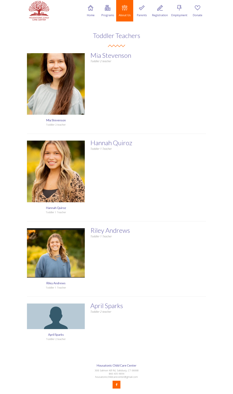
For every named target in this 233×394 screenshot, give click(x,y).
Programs (107, 15)
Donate (197, 15)
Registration (160, 15)
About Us (125, 15)
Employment (179, 15)
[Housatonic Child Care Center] (39, 10)
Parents (142, 15)
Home (90, 15)
